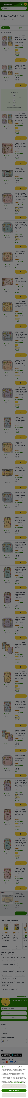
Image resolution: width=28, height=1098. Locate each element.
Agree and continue (14, 1090)
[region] (14, 1081)
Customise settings (14, 1086)
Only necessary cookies (14, 1095)
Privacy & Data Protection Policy (17, 1082)
